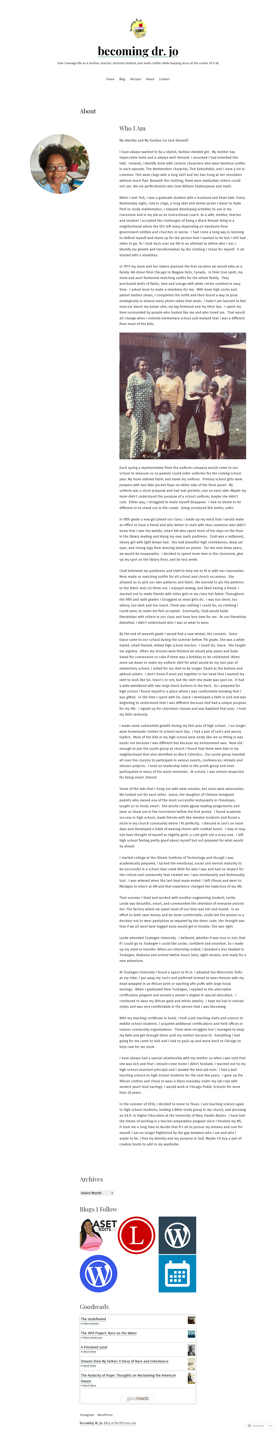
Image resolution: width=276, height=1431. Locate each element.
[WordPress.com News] (98, 1273)
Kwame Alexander (91, 1323)
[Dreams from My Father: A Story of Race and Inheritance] (191, 1364)
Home (110, 79)
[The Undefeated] (191, 1320)
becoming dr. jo (138, 50)
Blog (122, 79)
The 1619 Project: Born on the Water (109, 1333)
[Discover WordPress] (177, 1235)
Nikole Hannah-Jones (93, 1338)
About (150, 79)
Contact (164, 79)
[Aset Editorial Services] (98, 1235)
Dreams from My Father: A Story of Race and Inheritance (124, 1361)
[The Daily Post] (177, 1273)
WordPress (105, 1415)
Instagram (87, 1415)
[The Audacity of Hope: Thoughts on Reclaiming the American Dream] (191, 1378)
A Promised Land (94, 1347)
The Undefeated (93, 1319)
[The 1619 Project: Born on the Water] (191, 1334)
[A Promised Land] (191, 1350)
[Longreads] (136, 1235)
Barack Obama (90, 1352)
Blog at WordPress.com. (120, 1423)
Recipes (135, 79)
